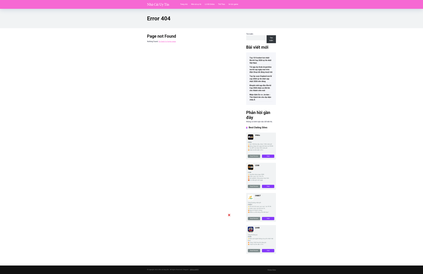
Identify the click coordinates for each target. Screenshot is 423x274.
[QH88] (250, 232)
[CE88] (250, 169)
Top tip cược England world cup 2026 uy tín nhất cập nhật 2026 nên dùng (261, 78)
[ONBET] (250, 199)
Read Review (254, 156)
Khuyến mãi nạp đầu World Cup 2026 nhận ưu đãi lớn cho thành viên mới (260, 88)
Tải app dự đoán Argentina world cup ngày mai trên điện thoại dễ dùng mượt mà (261, 69)
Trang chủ (184, 4)
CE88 (257, 165)
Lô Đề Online (210, 4)
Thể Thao (221, 4)
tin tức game (233, 4)
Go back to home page (167, 41)
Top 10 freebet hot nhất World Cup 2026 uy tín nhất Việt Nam (260, 60)
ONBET (258, 196)
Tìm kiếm (249, 34)
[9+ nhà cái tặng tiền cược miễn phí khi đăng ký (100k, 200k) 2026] (158, 4)
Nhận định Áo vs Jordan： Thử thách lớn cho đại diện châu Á (260, 97)
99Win (257, 135)
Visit (268, 156)
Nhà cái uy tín (196, 4)
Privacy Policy (272, 270)
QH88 (257, 228)
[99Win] (250, 139)
